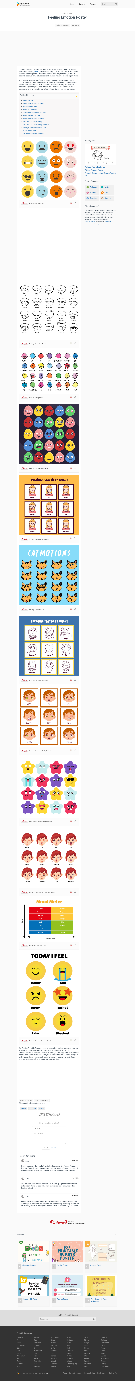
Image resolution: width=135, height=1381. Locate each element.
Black (19, 1343)
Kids (86, 1351)
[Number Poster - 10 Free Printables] (67, 1241)
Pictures (54, 1359)
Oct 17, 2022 (75, 1160)
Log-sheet (105, 1366)
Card (69, 1337)
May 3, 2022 (75, 1178)
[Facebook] (40, 1116)
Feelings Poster (28, 100)
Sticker (103, 1361)
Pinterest (108, 222)
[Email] (44, 1116)
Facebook (88, 224)
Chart (69, 1366)
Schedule (37, 1361)
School (53, 1361)
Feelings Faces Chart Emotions (33, 103)
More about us (90, 222)
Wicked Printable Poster (94, 170)
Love (69, 1353)
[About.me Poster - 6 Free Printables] (101, 1241)
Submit (53, 1147)
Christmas (21, 1345)
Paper (19, 1359)
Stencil (86, 1361)
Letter (72, 4)
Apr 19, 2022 (75, 1196)
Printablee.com (26, 1373)
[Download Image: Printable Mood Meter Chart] (75, 945)
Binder (86, 1340)
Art (18, 1340)
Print (19, 1361)
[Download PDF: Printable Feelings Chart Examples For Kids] (71, 892)
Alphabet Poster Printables (95, 167)
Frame (103, 1348)
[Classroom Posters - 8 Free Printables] (34, 1241)
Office (69, 1356)
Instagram (98, 224)
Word (69, 1343)
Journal (70, 1351)
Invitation (54, 1351)
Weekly (53, 1366)
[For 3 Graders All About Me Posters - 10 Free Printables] (101, 1275)
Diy (35, 1348)
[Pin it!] (24, 203)
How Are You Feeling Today (32, 122)
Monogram (21, 1356)
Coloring (54, 1345)
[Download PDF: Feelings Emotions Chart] (71, 609)
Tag (35, 1364)
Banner (53, 1340)
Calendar (20, 1337)
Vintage (104, 1364)
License (79, 1373)
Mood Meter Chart (29, 131)
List (35, 1353)
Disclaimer (101, 1373)
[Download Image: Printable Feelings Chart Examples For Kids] (75, 892)
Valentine (87, 1364)
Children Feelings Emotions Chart (34, 113)
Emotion (33, 1108)
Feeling (37, 72)
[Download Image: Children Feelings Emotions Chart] (75, 538)
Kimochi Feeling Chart (30, 106)
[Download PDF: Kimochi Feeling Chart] (71, 397)
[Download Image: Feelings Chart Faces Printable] (75, 468)
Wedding (37, 1366)
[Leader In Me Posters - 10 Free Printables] (34, 1275)
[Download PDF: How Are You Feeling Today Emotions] (71, 821)
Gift (18, 1351)
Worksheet (55, 1337)
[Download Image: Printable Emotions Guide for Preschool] (75, 1040)
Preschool (105, 1359)
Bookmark (37, 1343)
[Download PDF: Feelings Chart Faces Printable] (71, 468)
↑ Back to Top (112, 1373)
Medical (87, 1353)
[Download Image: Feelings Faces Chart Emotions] (75, 343)
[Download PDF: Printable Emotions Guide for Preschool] (71, 1040)
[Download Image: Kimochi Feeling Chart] (75, 397)
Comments (75, 25)
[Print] (47, 1116)
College (37, 1345)
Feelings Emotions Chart (31, 115)
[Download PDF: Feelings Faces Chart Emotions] (71, 343)
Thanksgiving (72, 1364)
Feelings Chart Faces (30, 109)
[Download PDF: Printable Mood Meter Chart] (71, 945)
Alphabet (104, 1337)
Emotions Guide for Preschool (33, 134)
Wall (18, 1366)
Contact (72, 1373)
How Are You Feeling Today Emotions (36, 125)
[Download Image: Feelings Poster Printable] (75, 203)
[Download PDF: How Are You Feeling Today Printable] (71, 750)
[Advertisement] (67, 48)
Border (53, 1343)
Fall (68, 1348)
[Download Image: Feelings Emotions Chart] (75, 609)
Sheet (69, 1361)
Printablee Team (43, 1100)
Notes (36, 1356)
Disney (19, 1348)
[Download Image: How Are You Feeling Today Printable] (75, 750)
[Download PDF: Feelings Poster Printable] (71, 203)
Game (86, 1337)
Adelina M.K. (28, 1100)
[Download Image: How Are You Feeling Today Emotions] (75, 821)
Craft (69, 1345)
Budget (86, 1343)
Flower (86, 1348)
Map (85, 1366)
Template (93, 4)
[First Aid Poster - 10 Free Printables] (67, 1275)
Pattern (36, 1337)
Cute (86, 1345)
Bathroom (70, 1340)
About (65, 1373)
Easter (53, 1348)
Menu (103, 1353)
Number (82, 4)
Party (36, 1359)
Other (86, 1356)
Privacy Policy (89, 1373)
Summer (20, 1364)
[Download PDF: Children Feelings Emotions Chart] (71, 538)
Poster (41, 1108)
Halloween (38, 1351)
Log (52, 1353)
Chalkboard (105, 1343)
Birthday (104, 1340)
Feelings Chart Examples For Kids (34, 128)
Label (103, 1351)
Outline (103, 1356)
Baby (36, 1340)
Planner (70, 1359)
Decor (103, 1345)
